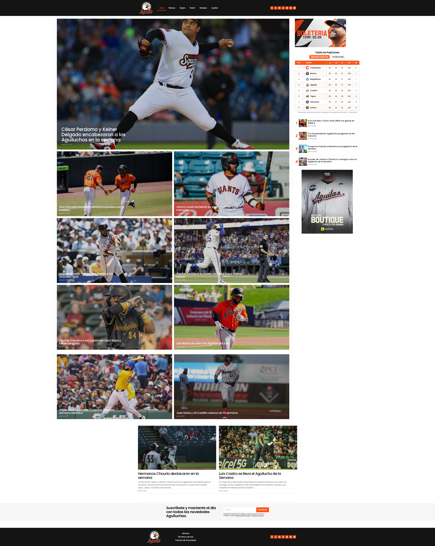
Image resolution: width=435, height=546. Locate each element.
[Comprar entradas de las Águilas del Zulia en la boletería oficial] (320, 33)
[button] (428, 539)
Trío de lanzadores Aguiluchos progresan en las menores (331, 134)
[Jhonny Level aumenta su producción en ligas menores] (231, 183)
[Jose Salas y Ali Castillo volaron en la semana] (231, 386)
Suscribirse (262, 510)
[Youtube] (294, 8)
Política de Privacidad (243, 515)
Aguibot (215, 8)
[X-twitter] (275, 8)
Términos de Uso (258, 515)
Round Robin (338, 57)
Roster (192, 8)
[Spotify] (290, 8)
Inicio (162, 8)
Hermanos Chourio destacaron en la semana (168, 476)
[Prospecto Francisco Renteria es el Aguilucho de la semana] (303, 149)
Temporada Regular (319, 57)
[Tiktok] (283, 8)
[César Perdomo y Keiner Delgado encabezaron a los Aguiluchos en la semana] (173, 84)
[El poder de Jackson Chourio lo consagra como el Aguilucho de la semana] (303, 161)
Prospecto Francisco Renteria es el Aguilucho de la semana (332, 147)
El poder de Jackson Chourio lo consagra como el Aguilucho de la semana (332, 160)
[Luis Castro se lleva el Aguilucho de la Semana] (258, 448)
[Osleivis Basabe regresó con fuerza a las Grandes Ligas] (114, 250)
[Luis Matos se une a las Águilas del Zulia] (231, 317)
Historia (185, 533)
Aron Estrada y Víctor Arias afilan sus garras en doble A (331, 122)
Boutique (203, 8)
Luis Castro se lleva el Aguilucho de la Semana (250, 476)
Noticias (172, 8)
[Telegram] (287, 8)
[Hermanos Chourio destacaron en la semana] (177, 448)
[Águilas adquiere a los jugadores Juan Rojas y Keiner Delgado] (114, 317)
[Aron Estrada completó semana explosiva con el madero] (114, 183)
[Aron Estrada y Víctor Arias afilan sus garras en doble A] (303, 123)
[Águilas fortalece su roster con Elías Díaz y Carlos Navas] (231, 250)
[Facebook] (279, 8)
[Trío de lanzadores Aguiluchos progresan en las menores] (303, 136)
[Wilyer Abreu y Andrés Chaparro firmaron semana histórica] (114, 386)
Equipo (182, 8)
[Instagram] (272, 8)
